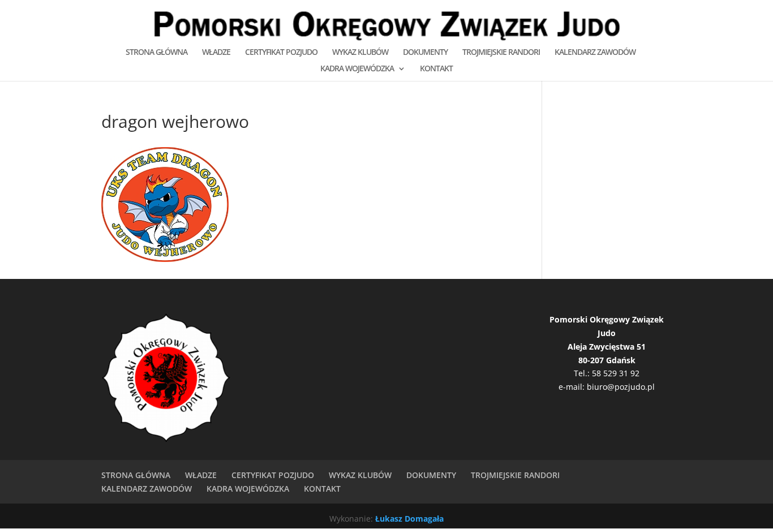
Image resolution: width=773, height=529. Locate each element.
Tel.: (583, 373)
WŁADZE (216, 52)
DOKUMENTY (425, 52)
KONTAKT (436, 69)
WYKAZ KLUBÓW (360, 52)
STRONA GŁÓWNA (156, 52)
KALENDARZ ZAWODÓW (595, 52)
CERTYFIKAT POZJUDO (281, 52)
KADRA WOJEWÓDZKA (357, 69)
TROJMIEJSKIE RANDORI (501, 52)
